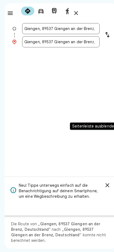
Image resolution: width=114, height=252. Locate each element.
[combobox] (60, 28)
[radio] (27, 11)
